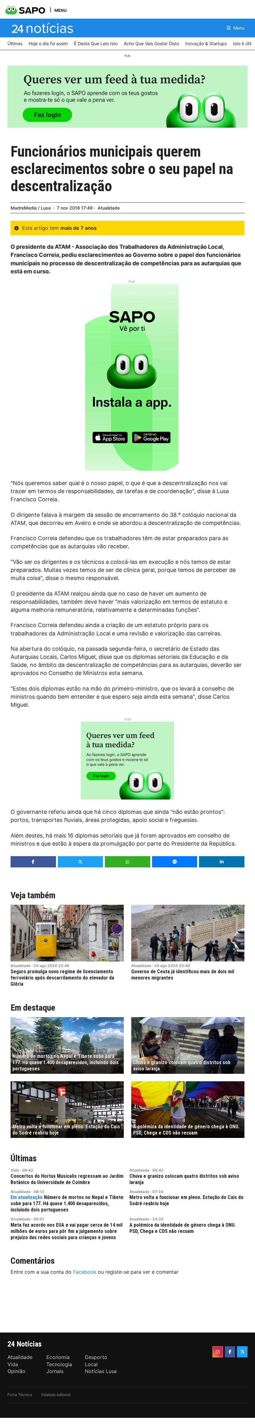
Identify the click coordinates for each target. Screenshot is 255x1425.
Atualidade (109, 207)
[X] (242, 1351)
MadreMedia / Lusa (31, 207)
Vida (15, 1170)
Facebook (84, 1272)
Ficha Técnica (19, 1394)
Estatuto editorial (56, 1394)
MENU (60, 10)
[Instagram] (217, 1351)
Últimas (24, 1158)
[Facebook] (230, 1351)
